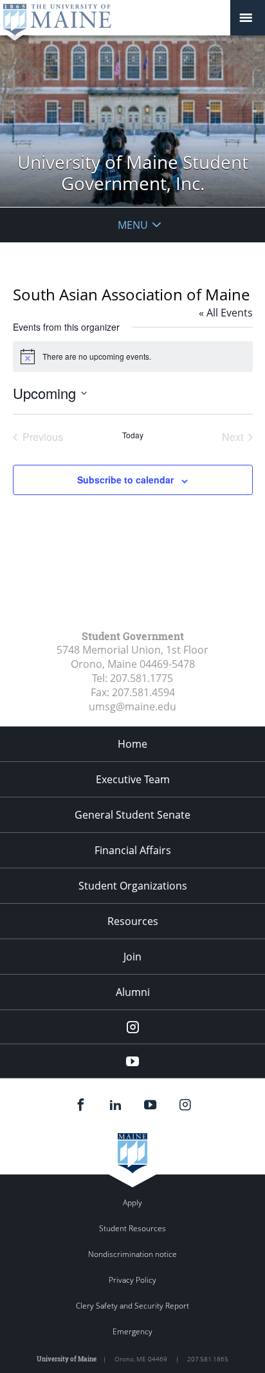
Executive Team (133, 779)
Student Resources (132, 1228)
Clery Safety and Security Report (132, 1305)
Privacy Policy (132, 1279)
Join (132, 956)
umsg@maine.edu (132, 706)
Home (132, 744)
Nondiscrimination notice (132, 1254)
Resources (132, 921)
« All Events (226, 313)
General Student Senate (132, 815)
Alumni (133, 992)
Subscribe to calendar (125, 479)
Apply (132, 1202)
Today (132, 435)
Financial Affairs (133, 850)
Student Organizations (132, 886)
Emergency (132, 1331)
